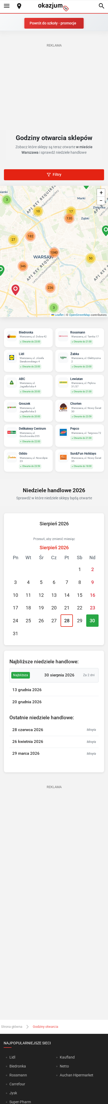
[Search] (101, 6)
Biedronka (17, 1066)
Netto (64, 1066)
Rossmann (18, 1075)
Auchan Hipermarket (76, 1075)
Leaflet (59, 315)
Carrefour (17, 1084)
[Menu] (7, 6)
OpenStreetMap (79, 315)
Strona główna (11, 1027)
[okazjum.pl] (54, 7)
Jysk (13, 1093)
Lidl (12, 1057)
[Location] (19, 6)
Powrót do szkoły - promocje (53, 23)
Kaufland (67, 1057)
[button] (90, 258)
